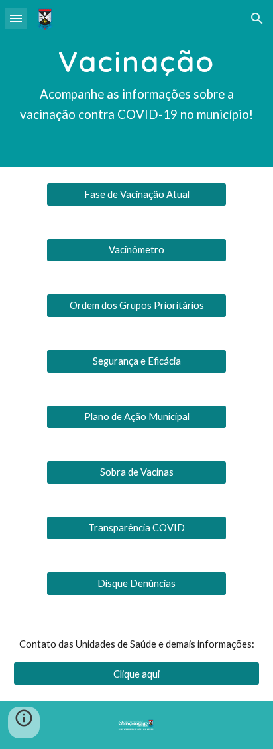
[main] (136, 83)
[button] (16, 18)
